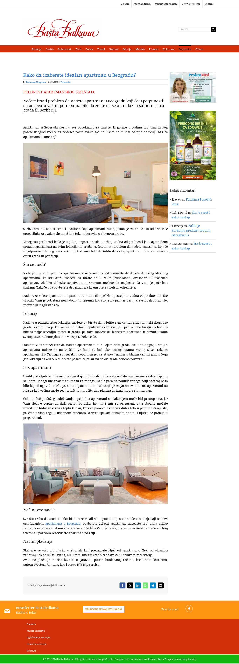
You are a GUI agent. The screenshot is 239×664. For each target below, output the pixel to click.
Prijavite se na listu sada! (103, 609)
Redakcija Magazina (36, 81)
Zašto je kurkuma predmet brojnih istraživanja (191, 230)
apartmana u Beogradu (62, 523)
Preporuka (66, 81)
